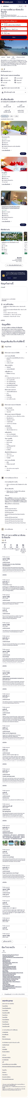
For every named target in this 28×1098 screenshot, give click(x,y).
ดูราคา (23, 153)
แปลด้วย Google (6, 562)
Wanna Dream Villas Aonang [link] (9, 969)
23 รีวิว (3, 542)
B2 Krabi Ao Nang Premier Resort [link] (11, 954)
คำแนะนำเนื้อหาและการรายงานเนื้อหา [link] (9, 1064)
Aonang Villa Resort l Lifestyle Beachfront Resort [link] (13, 958)
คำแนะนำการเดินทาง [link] (6, 1076)
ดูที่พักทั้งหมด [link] (6, 6)
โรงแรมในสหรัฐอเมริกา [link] (6, 1008)
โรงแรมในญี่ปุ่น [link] (5, 1010)
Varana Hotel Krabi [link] (7, 963)
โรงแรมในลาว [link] (5, 1015)
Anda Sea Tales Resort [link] (8, 956)
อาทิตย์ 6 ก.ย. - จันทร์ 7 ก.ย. (11, 29)
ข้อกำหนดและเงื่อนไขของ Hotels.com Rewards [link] (11, 1066)
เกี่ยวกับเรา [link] (4, 1072)
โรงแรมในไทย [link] (5, 1005)
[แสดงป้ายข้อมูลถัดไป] (25, 247)
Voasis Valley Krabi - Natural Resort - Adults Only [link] (11, 982)
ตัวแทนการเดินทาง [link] (5, 1051)
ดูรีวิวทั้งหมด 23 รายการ (6, 71)
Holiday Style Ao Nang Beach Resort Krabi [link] (13, 972)
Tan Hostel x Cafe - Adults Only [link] (10, 962)
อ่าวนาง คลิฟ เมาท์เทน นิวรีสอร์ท (12, 25)
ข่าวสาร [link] (3, 1047)
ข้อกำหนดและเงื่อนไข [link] (6, 1057)
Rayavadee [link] (5, 989)
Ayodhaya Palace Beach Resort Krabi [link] (11, 977)
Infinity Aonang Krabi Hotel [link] (9, 966)
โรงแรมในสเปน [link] (5, 1021)
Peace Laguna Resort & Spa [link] (9, 974)
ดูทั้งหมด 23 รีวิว (7, 941)
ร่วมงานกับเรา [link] (5, 1074)
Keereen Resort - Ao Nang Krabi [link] (10, 979)
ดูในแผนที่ (4, 300)
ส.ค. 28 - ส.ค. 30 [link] (7, 112)
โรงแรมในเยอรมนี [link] (5, 1024)
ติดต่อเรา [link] (4, 1036)
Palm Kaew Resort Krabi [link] (8, 975)
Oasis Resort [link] (6, 965)
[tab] (4, 950)
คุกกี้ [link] (3, 1062)
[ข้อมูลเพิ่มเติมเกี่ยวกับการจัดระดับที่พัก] (5, 13)
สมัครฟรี (15, 277)
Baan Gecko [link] (5, 971)
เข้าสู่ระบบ (9, 277)
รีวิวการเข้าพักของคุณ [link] (6, 1039)
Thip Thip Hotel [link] (6, 984)
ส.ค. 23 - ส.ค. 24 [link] (7, 106)
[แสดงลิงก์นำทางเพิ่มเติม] (2, 994)
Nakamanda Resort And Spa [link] (9, 967)
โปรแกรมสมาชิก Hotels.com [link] (7, 1079)
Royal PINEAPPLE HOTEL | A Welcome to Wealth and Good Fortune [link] (12, 987)
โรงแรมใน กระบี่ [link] (8, 994)
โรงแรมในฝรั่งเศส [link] (5, 1019)
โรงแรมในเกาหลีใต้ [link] (6, 1012)
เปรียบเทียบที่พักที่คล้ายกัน (14, 265)
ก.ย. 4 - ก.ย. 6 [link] (21, 112)
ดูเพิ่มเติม (3, 320)
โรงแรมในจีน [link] (4, 1017)
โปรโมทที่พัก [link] (4, 1049)
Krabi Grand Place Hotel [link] (8, 985)
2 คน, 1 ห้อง (7, 33)
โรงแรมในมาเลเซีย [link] (5, 1026)
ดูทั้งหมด (3, 85)
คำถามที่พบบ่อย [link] (5, 1034)
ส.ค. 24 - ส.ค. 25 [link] (20, 106)
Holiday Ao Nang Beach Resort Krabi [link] (11, 976)
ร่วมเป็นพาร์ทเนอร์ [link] (5, 1044)
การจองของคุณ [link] (5, 1032)
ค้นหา (14, 37)
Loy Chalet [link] (5, 970)
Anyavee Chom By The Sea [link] (9, 980)
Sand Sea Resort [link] (7, 960)
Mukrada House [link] (6, 961)
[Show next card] (26, 48)
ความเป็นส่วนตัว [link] (5, 1059)
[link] (25, 6)
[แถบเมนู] (25, 2)
